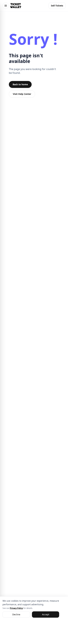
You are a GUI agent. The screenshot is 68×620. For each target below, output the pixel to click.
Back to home (20, 84)
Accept (45, 614)
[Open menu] (6, 6)
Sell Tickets (57, 5)
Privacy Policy (16, 608)
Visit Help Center (22, 93)
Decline (16, 614)
